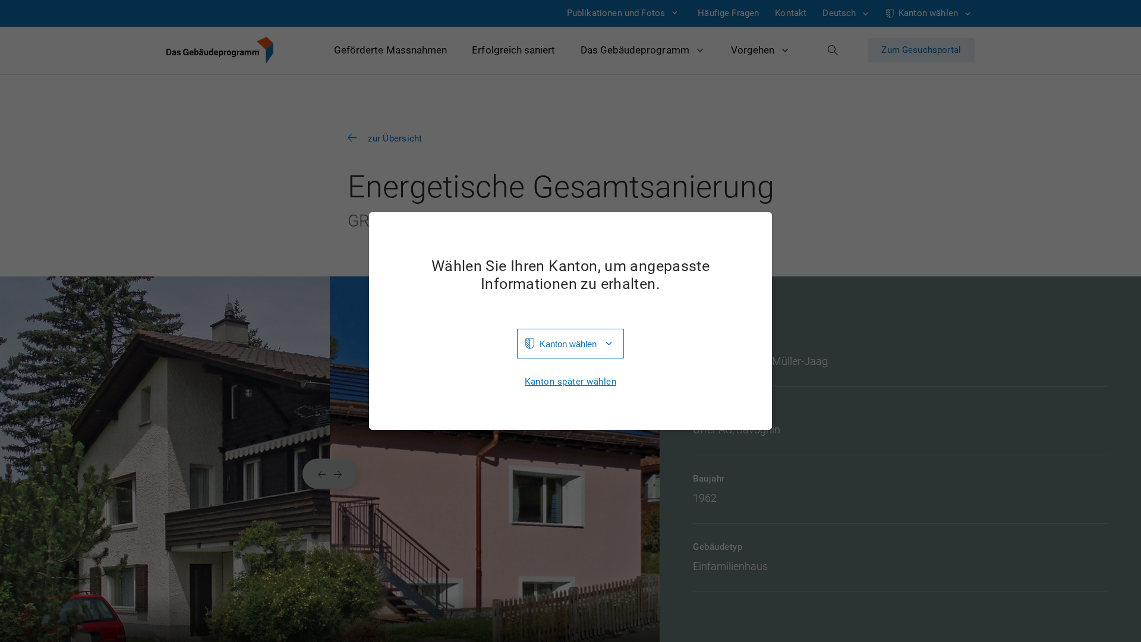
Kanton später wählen (570, 381)
